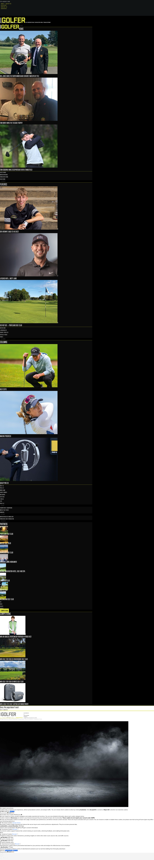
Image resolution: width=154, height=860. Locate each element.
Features (3, 181)
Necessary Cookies (7, 823)
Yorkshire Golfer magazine (7, 519)
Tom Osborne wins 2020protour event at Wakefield (16, 170)
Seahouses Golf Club (6, 553)
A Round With (3, 330)
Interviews (3, 328)
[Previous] (0, 859)
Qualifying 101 (4, 483)
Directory (4, 5)
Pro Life (2, 488)
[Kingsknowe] (12, 657)
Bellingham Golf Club (7, 599)
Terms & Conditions (29, 719)
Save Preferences (9, 850)
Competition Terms (38, 719)
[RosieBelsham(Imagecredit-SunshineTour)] (29, 433)
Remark (15, 829)
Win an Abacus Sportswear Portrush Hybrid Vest (15, 637)
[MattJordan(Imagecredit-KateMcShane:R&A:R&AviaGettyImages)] (29, 480)
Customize (2, 811)
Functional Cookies (7, 829)
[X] (1, 11)
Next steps (3, 389)
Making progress (5, 436)
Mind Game (2, 490)
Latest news (3, 172)
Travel (1, 337)
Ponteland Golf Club (6, 534)
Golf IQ (2, 486)
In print (3, 514)
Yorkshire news (4, 177)
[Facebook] (1, 10)
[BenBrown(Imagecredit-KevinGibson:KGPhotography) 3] (29, 229)
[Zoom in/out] (7, 857)
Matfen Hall (3, 590)
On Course (2, 494)
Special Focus (3, 334)
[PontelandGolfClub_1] (29, 323)
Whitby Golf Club (5, 543)
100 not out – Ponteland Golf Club (11, 325)
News (21, 26)
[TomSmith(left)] (29, 120)
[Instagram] (1, 13)
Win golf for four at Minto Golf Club (11, 682)
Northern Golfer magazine (7, 516)
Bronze (2, 608)
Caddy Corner (3, 492)
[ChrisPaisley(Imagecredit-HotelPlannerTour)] (29, 387)
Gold (1, 604)
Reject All (7, 811)
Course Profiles (4, 332)
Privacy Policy (21, 719)
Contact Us (4, 7)
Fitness (2, 499)
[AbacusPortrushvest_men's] (12, 634)
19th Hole (2, 497)
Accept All (12, 811)
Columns (3, 339)
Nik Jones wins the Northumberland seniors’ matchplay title (19, 76)
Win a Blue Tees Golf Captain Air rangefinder (14, 704)
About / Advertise (6, 3)
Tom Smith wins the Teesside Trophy (11, 123)
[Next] (1, 859)
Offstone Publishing (13, 719)
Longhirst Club (5, 581)
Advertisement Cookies (8, 844)
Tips (1, 501)
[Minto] (12, 679)
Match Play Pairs (4, 510)
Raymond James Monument (8, 562)
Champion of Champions (6, 508)
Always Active (17, 823)
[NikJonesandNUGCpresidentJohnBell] (29, 73)
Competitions (4, 611)
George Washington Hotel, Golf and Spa (12, 571)
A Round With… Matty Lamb (8, 278)
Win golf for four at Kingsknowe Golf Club (14, 659)
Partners (3, 521)
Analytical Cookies (7, 834)
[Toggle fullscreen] (4, 857)
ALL (1, 602)
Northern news (4, 174)
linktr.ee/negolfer (30, 718)
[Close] (0, 857)
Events (2, 505)
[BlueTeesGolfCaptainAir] (12, 701)
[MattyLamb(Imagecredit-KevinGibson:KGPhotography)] (29, 276)
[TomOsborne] (29, 167)
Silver (1, 606)
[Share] (2, 857)
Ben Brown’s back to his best (9, 232)
